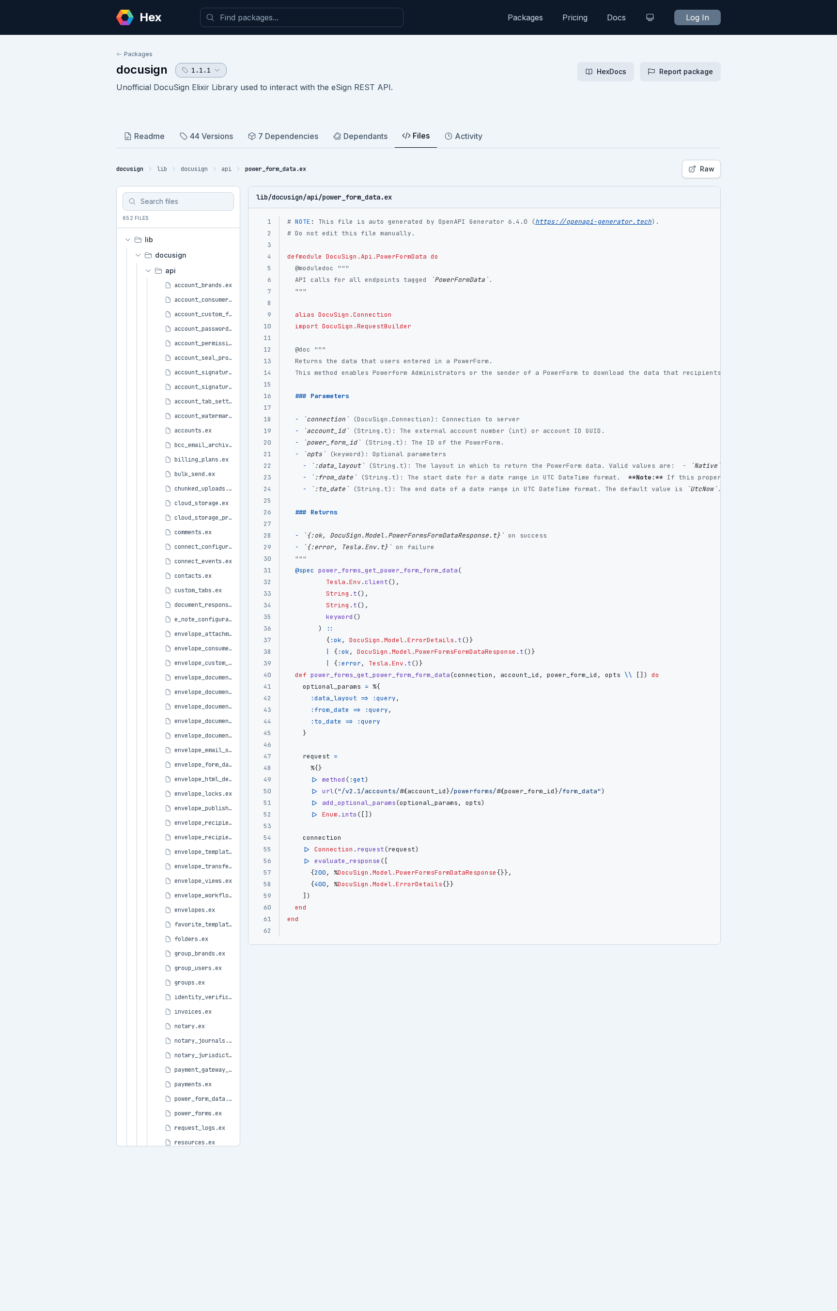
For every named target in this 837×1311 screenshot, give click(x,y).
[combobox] (301, 17)
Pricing (575, 17)
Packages (525, 17)
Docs (616, 17)
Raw (707, 169)
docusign (142, 69)
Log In (697, 17)
